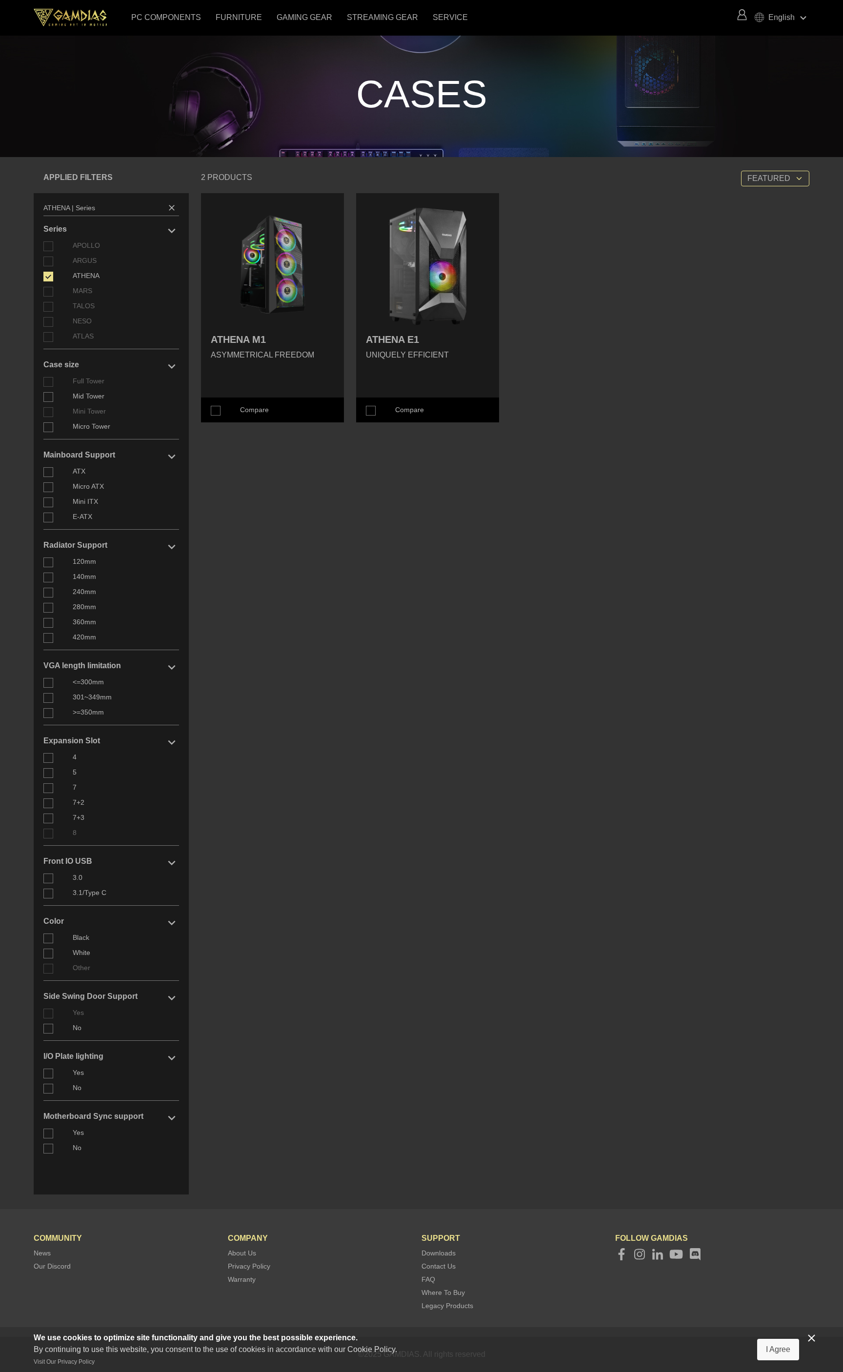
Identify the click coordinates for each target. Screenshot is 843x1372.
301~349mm (92, 697)
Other (81, 968)
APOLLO (86, 245)
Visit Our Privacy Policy (64, 1361)
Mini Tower (89, 411)
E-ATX (82, 516)
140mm (84, 576)
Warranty (242, 1279)
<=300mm (88, 682)
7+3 (78, 817)
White (81, 952)
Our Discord (52, 1266)
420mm (84, 637)
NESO (82, 321)
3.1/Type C (89, 892)
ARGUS (85, 260)
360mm (84, 622)
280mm (84, 607)
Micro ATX (88, 486)
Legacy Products (447, 1306)
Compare (254, 410)
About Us (242, 1253)
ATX (79, 471)
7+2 (78, 802)
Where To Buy (443, 1292)
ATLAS (83, 336)
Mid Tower (88, 396)
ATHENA (86, 275)
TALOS (84, 306)
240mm (84, 592)
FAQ (428, 1279)
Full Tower (88, 381)
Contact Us (439, 1266)
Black (81, 937)
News (42, 1253)
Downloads (439, 1253)
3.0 (77, 877)
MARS (82, 291)
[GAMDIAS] (80, 17)
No (77, 1028)
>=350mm (88, 712)
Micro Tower (91, 426)
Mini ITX (85, 501)
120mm (84, 561)
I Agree (778, 1349)
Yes (78, 1012)
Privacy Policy (249, 1266)
